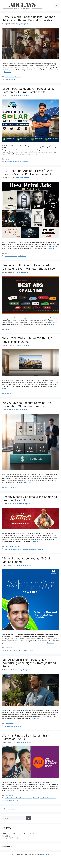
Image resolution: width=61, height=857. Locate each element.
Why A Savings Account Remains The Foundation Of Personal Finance (26, 404)
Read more (7, 72)
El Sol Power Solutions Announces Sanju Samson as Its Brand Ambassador (28, 90)
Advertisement (9, 77)
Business (17, 77)
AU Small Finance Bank (12, 798)
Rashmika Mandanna (49, 798)
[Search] (28, 818)
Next (12, 809)
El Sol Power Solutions (12, 161)
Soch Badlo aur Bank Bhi (10, 800)
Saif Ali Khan (9, 726)
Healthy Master (22, 549)
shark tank (41, 549)
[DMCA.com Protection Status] (7, 847)
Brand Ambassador (11, 549)
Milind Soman (32, 549)
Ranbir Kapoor (37, 798)
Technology (8, 393)
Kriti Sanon (11, 79)
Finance (13, 487)
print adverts (22, 256)
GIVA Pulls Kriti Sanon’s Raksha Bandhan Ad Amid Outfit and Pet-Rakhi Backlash (28, 18)
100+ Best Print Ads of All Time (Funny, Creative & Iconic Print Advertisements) (27, 172)
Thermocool (17, 726)
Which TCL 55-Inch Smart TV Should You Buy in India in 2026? (29, 340)
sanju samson (24, 161)
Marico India (8, 650)
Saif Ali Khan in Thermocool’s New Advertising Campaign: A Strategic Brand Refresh (29, 663)
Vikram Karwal (28, 650)
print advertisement (11, 256)
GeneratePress (45, 854)
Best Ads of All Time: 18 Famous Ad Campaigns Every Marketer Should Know (28, 267)
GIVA (6, 79)
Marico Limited (18, 650)
